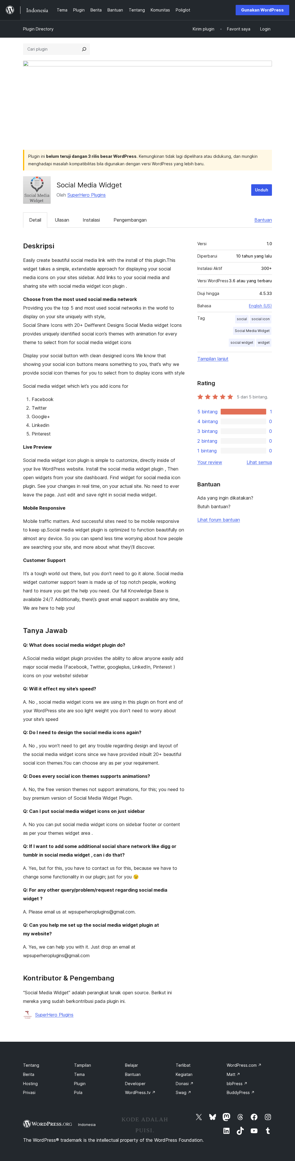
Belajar (131, 1065)
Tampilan (82, 1065)
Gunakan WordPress (262, 9)
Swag (183, 1092)
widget (264, 342)
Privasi (29, 1092)
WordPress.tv (140, 1092)
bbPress (237, 1083)
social (242, 319)
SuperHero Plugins (86, 195)
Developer (135, 1083)
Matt (233, 1074)
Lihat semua (259, 462)
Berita (28, 1074)
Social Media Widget (252, 331)
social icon (260, 319)
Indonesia (87, 1124)
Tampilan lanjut (212, 359)
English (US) (260, 305)
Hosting (30, 1083)
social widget (241, 342)
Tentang (31, 1065)
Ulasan (62, 220)
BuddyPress (241, 1092)
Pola (78, 1092)
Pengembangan (130, 220)
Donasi (185, 1083)
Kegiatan (184, 1074)
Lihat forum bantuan (218, 520)
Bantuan (263, 220)
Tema (79, 1074)
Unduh (261, 189)
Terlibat (183, 1065)
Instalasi (91, 220)
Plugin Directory (38, 28)
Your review (209, 462)
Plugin (80, 1083)
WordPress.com (244, 1065)
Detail (35, 220)
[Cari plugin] (84, 49)
